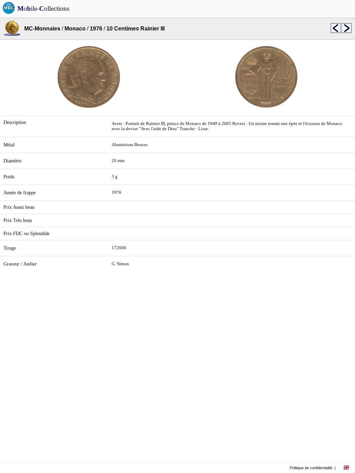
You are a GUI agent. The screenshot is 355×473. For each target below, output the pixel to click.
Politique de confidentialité (311, 468)
